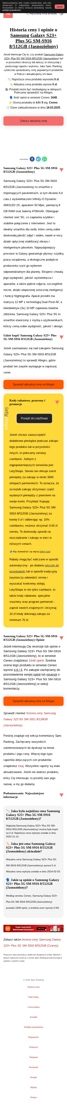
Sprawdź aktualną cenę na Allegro (33, 384)
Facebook (33, 1067)
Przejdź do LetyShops (34, 418)
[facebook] (32, 159)
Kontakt (33, 1017)
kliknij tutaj (45, 551)
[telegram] (38, 159)
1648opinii (36, 660)
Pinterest (33, 1047)
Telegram (33, 1057)
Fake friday (33, 997)
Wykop (33, 1087)
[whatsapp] (44, 159)
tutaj (21, 766)
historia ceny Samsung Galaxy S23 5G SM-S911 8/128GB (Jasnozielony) (29, 719)
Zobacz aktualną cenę (33, 120)
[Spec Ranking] (8, 13)
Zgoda (60, 6)
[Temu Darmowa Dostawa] (33, 928)
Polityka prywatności (33, 1027)
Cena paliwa (34, 1007)
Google (33, 1077)
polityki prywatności (12, 10)
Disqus (33, 1097)
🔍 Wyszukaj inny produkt (41, 13)
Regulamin (33, 1037)
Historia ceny (33, 987)
